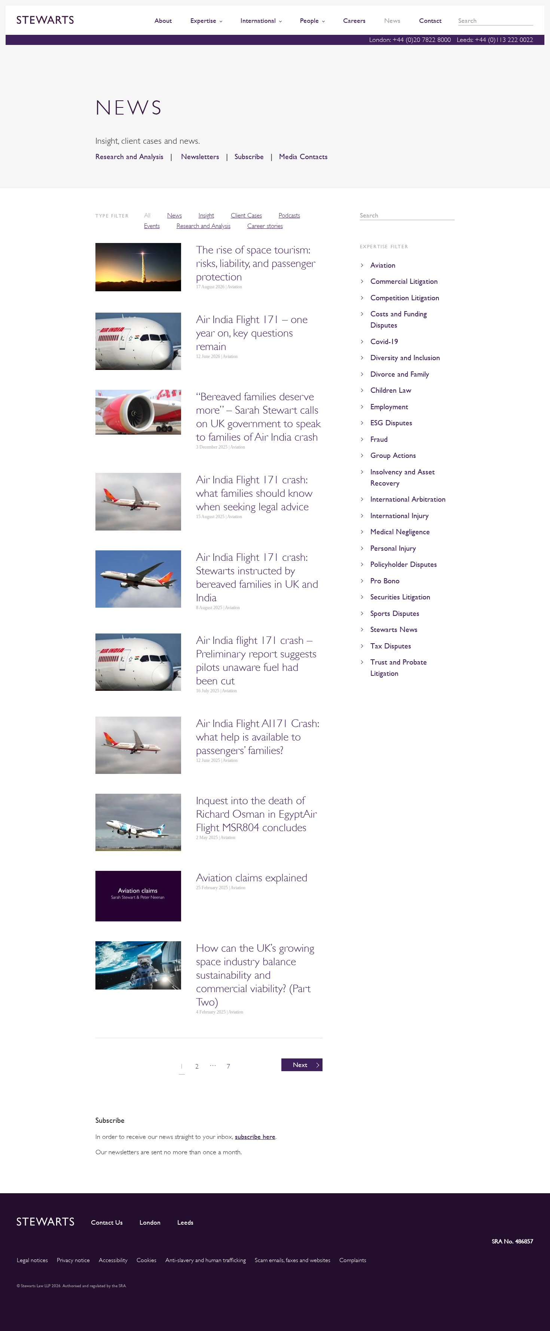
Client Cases (246, 215)
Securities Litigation (400, 597)
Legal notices (32, 1260)
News (174, 215)
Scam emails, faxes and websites (292, 1260)
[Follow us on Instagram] (476, 1220)
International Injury (399, 515)
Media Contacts (303, 156)
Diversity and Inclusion (405, 357)
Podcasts (289, 215)
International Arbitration (408, 499)
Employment (389, 406)
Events (152, 226)
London (150, 1222)
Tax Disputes (390, 646)
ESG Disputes (391, 423)
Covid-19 (384, 341)
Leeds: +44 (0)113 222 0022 (495, 39)
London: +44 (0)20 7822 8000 (410, 39)
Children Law (390, 390)
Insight (206, 215)
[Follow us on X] (493, 1220)
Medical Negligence (400, 532)
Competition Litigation (404, 298)
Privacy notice (73, 1260)
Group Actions (393, 455)
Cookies (146, 1260)
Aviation (382, 265)
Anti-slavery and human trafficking (205, 1260)
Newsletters (199, 156)
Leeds (185, 1222)
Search (530, 21)
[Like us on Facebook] (509, 1220)
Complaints (352, 1260)
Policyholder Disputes (403, 564)
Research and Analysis (129, 156)
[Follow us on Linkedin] (460, 1220)
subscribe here (255, 1136)
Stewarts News (394, 629)
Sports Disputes (394, 613)
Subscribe (249, 156)
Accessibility (113, 1260)
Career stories (265, 226)
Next (300, 1065)
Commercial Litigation (404, 281)
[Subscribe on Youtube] (527, 1220)
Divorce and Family (399, 374)
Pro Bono (385, 581)
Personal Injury (393, 548)
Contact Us (107, 1222)
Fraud (379, 439)
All (147, 215)
